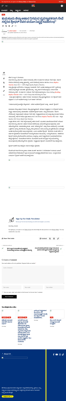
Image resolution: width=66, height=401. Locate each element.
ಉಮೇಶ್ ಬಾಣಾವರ (12, 30)
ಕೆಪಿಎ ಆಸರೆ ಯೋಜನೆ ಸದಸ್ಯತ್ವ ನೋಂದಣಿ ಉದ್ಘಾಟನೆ (55, 321)
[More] (15, 26)
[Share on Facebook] (3, 26)
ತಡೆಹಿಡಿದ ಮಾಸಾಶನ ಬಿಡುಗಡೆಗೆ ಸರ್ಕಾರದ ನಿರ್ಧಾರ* (7, 321)
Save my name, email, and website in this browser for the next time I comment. (23, 292)
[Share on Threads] (9, 26)
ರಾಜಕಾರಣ (4, 317)
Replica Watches (47, 116)
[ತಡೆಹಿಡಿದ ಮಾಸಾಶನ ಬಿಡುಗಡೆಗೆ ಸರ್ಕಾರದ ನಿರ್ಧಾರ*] (9, 314)
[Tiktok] (63, 354)
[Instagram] (60, 354)
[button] (61, 2)
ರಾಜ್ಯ (3, 14)
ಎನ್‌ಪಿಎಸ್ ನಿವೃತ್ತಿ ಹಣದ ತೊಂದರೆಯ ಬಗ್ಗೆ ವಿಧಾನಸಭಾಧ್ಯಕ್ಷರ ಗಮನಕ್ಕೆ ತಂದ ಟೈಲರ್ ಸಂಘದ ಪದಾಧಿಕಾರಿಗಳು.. (40, 314)
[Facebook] (54, 354)
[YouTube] (56, 354)
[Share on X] (6, 26)
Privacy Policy (22, 1)
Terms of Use (32, 1)
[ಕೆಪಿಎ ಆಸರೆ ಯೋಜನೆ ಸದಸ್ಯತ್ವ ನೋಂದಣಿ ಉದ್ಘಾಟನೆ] (57, 314)
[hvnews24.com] (33, 5)
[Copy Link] (12, 26)
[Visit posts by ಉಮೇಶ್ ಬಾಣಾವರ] (4, 31)
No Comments (23, 30)
